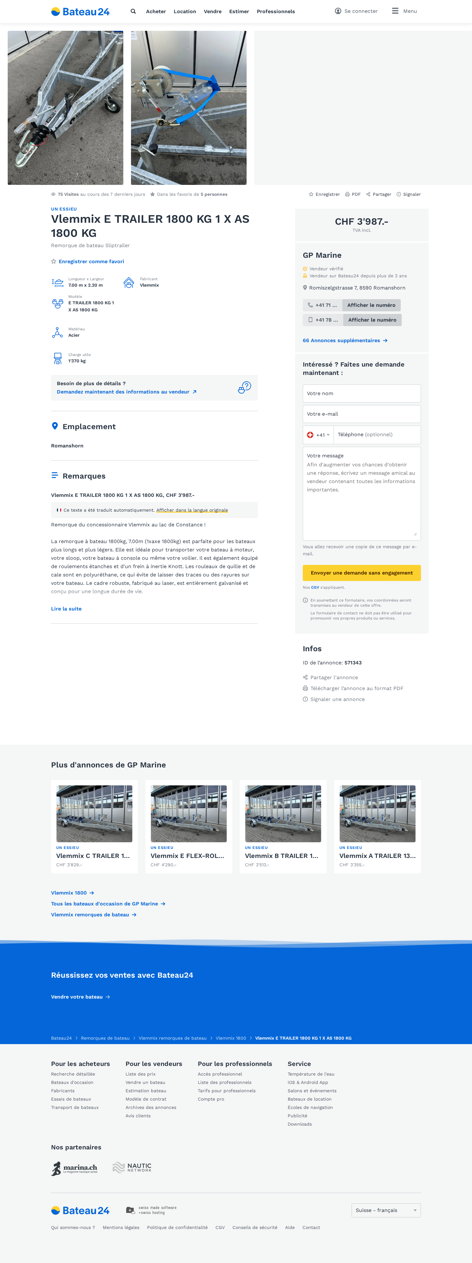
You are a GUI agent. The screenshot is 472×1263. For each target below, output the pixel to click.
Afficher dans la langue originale (192, 510)
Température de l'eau (311, 1074)
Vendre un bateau (145, 1082)
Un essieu (64, 209)
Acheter (156, 11)
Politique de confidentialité (177, 1227)
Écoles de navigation (310, 1107)
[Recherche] (134, 11)
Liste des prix (140, 1074)
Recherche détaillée (73, 1074)
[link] (94, 826)
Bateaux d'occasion (72, 1082)
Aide (290, 1227)
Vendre (213, 11)
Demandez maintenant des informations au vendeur (123, 392)
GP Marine (322, 255)
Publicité (297, 1115)
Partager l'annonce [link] (334, 677)
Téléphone (365, 434)
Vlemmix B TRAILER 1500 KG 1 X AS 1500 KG (314, 856)
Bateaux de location (310, 1099)
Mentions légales (121, 1227)
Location (185, 11)
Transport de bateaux (75, 1107)
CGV (315, 587)
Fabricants (62, 1090)
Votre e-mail (322, 414)
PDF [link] (356, 194)
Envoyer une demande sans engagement (362, 573)
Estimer (239, 11)
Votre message (325, 456)
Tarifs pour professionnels (227, 1090)
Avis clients (138, 1115)
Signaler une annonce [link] (337, 699)
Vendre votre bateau (77, 997)
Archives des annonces (151, 1107)
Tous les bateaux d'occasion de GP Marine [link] (104, 904)
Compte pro (211, 1099)
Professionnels (276, 11)
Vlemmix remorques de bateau (90, 915)
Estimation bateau (146, 1090)
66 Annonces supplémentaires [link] (341, 340)
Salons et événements (312, 1090)
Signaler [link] (412, 194)
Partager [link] (382, 194)
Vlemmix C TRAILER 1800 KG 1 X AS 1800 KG (125, 856)
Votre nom (320, 393)
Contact (311, 1227)
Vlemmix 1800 (69, 893)
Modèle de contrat (146, 1099)
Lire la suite (66, 609)
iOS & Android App (308, 1082)
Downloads (300, 1124)
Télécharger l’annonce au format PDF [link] (357, 688)
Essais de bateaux (71, 1099)
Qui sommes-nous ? (73, 1227)
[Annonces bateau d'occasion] (80, 11)
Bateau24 (61, 1038)
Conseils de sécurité (254, 1227)
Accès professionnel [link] (220, 1074)
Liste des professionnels (224, 1082)
